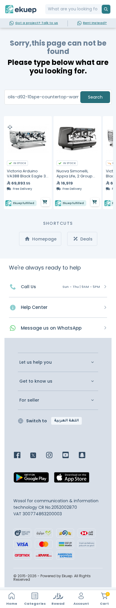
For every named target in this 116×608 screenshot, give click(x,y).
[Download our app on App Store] (72, 479)
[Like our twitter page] (38, 455)
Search (95, 97)
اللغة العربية (66, 421)
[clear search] (99, 9)
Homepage (44, 239)
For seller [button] (29, 400)
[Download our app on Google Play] (31, 479)
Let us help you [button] (35, 362)
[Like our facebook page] (21, 455)
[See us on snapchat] (86, 455)
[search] (106, 9)
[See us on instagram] (54, 455)
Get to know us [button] (35, 381)
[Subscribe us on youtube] (70, 455)
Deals (86, 239)
